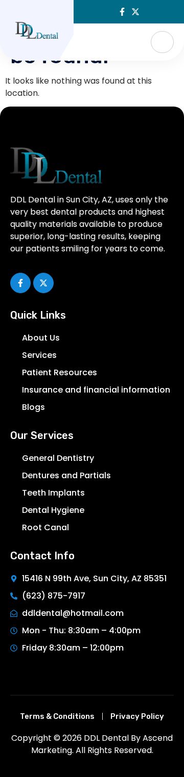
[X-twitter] (135, 11)
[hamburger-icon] (162, 42)
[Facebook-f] (122, 11)
